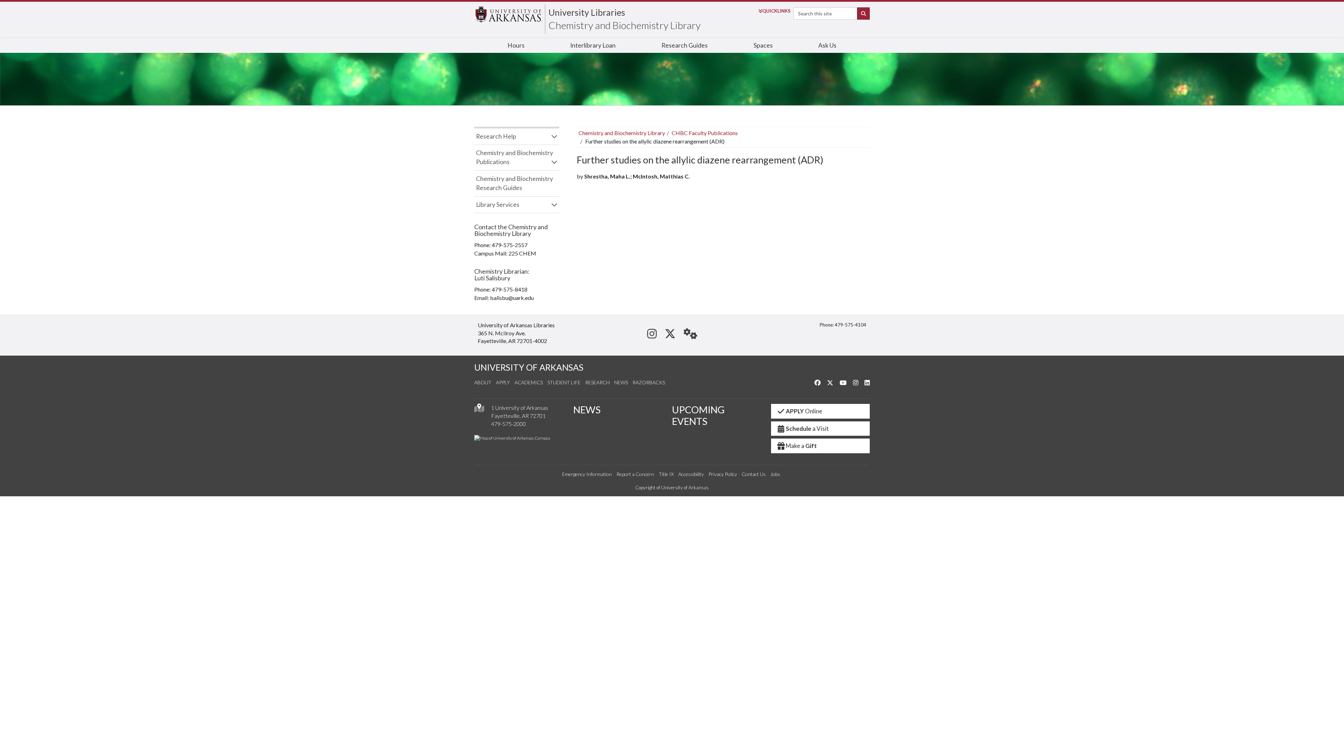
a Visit (807, 428)
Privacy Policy (722, 474)
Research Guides (685, 45)
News (621, 382)
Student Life (564, 382)
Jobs (775, 474)
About (482, 382)
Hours (516, 45)
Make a (801, 445)
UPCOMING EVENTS (698, 415)
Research (597, 382)
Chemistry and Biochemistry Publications (514, 157)
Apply (503, 382)
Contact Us (754, 474)
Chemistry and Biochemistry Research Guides (514, 183)
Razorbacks (648, 382)
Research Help (496, 136)
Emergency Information (587, 474)
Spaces (763, 45)
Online (804, 411)
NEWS (587, 409)
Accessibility (691, 474)
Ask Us (827, 45)
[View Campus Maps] (479, 409)
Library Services (497, 204)
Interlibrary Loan (593, 45)
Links (776, 11)
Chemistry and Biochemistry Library (624, 25)
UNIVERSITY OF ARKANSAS (528, 367)
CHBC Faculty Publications (705, 133)
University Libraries (586, 12)
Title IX (666, 474)
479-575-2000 (508, 423)
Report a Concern (635, 474)
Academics (528, 382)
